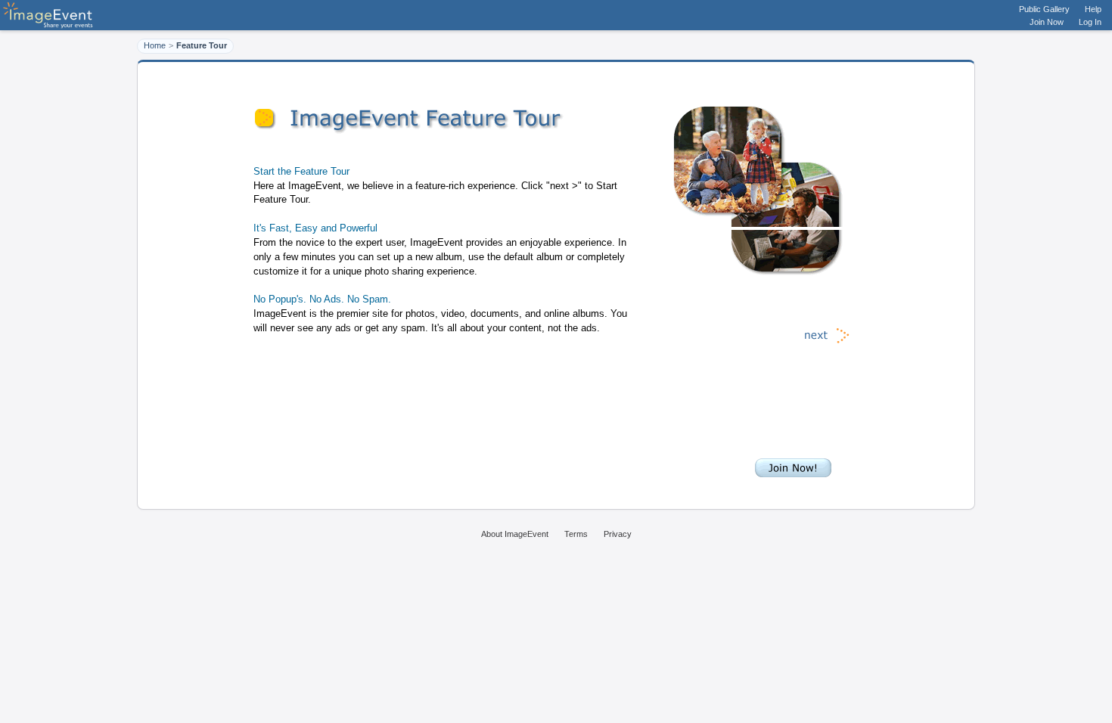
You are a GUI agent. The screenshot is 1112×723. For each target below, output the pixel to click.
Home (155, 45)
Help (1093, 9)
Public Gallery (1044, 9)
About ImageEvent (514, 533)
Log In (1090, 21)
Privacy (618, 533)
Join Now (1047, 21)
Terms (576, 533)
